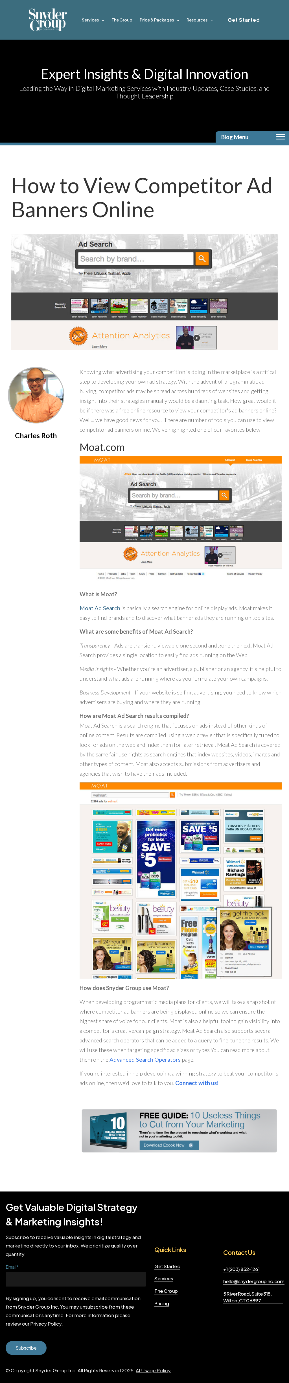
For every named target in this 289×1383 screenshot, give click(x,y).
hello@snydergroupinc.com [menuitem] (253, 1281)
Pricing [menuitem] (161, 1303)
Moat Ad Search (100, 608)
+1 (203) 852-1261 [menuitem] (241, 1269)
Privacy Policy (46, 1323)
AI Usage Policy (153, 1370)
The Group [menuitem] (166, 1291)
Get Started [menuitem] (167, 1266)
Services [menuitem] (163, 1278)
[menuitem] (93, 20)
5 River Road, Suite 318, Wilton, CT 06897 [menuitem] (247, 1297)
